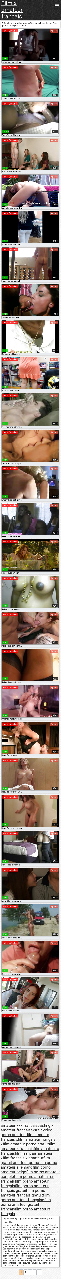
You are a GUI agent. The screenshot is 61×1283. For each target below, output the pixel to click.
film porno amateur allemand (29, 1165)
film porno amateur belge (26, 1169)
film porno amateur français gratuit (25, 1188)
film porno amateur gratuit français (26, 1204)
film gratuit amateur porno (25, 1160)
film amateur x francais (28, 1146)
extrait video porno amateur (26, 1132)
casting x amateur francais (27, 1127)
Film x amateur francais (12, 10)
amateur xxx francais (19, 1125)
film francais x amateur (23, 1158)
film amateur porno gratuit (26, 1144)
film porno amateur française (25, 1197)
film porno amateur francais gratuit (23, 1192)
